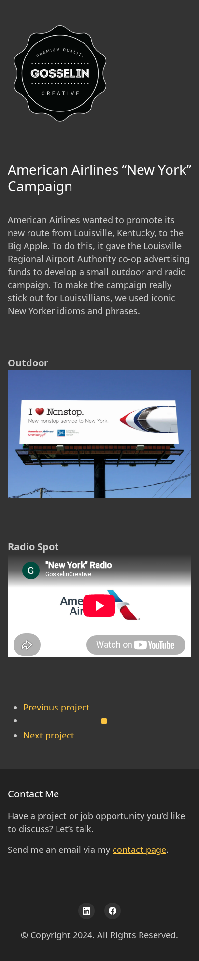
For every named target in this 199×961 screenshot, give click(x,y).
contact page (139, 849)
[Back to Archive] (107, 723)
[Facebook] (112, 911)
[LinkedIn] (86, 911)
